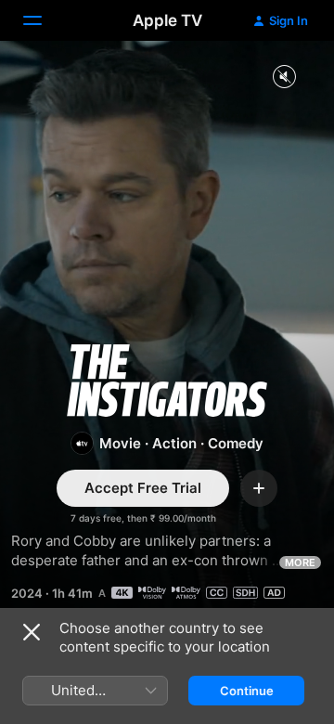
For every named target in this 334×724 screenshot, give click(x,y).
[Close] (31, 632)
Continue (247, 690)
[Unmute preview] (284, 77)
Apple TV (167, 20)
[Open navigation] (43, 20)
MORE (300, 562)
